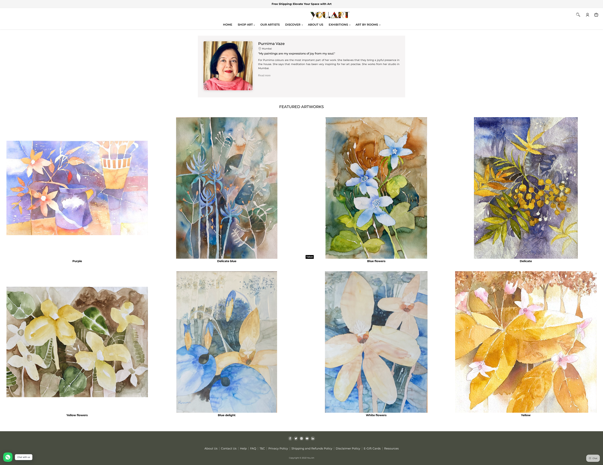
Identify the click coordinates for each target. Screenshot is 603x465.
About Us (315, 24)
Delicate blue (226, 261)
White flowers (376, 415)
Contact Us (228, 448)
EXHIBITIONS (339, 24)
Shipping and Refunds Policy (311, 448)
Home (227, 24)
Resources (391, 448)
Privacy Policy (278, 448)
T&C (262, 448)
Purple (77, 261)
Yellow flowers (77, 415)
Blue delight (227, 415)
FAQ (253, 448)
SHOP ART (246, 24)
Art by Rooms (367, 24)
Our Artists (270, 24)
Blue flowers (376, 261)
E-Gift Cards (372, 448)
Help (243, 448)
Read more (264, 75)
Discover (293, 24)
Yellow (526, 415)
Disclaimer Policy (348, 448)
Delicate (526, 261)
